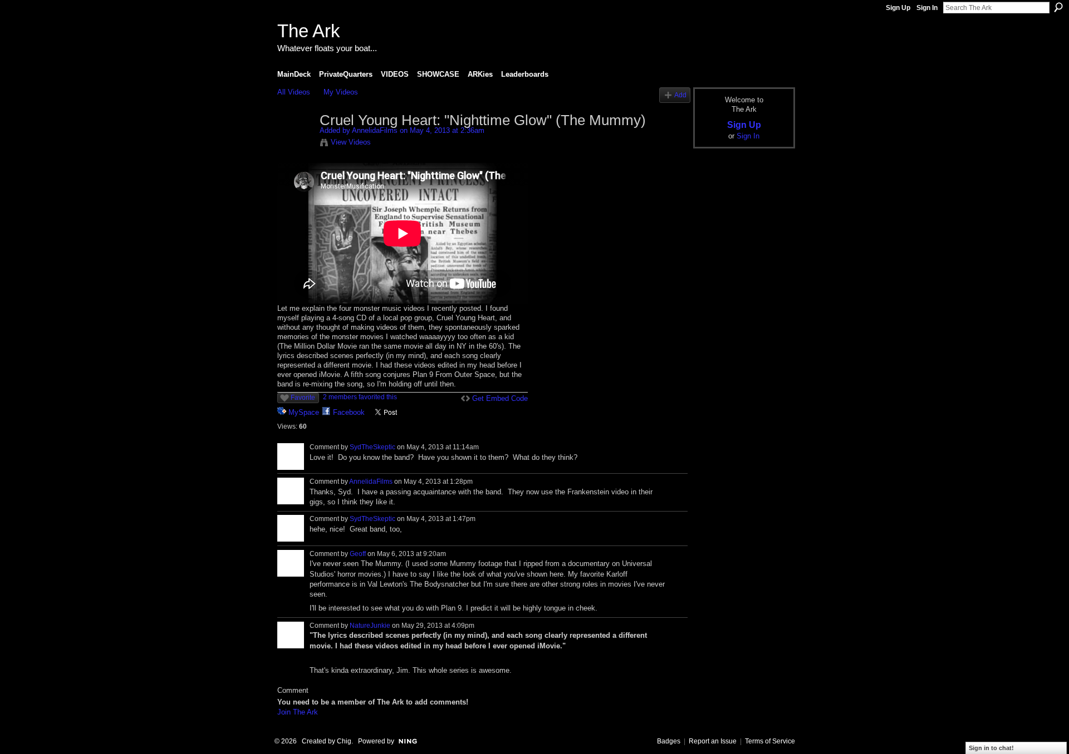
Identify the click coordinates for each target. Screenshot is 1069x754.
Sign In (927, 8)
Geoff (358, 554)
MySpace (303, 412)
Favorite (303, 397)
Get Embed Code (500, 398)
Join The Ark (297, 712)
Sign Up (898, 8)
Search (1058, 7)
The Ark (308, 31)
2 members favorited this (360, 397)
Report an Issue (713, 741)
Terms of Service (770, 741)
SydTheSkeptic (372, 447)
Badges (668, 741)
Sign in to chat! (991, 748)
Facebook (349, 412)
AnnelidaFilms (375, 130)
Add (680, 94)
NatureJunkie (370, 625)
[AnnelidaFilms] (298, 144)
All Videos (293, 92)
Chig (344, 741)
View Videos (351, 142)
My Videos (340, 92)
